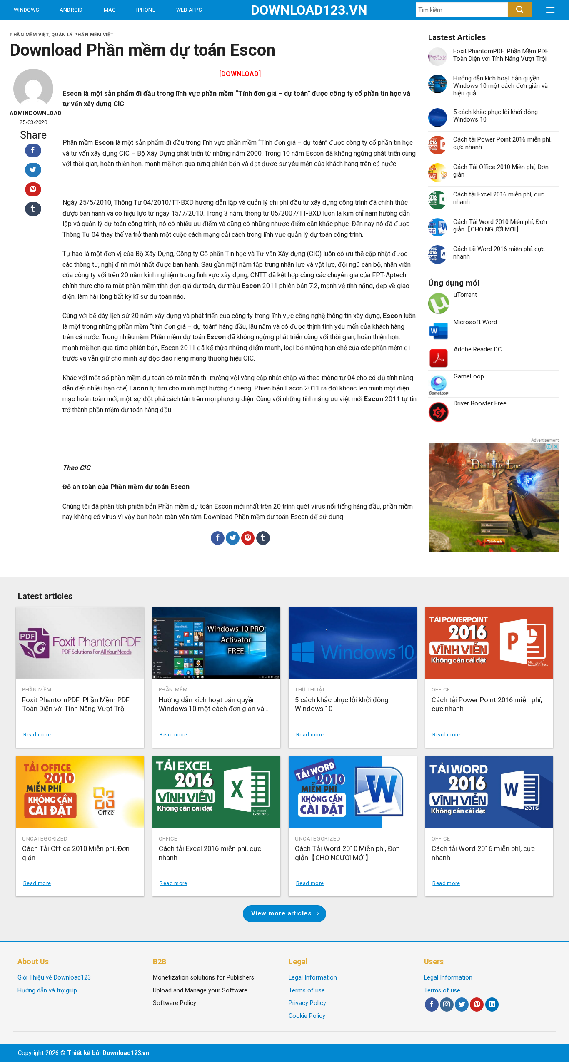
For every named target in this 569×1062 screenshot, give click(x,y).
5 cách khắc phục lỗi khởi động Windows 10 (495, 115)
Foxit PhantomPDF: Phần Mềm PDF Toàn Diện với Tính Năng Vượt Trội (501, 54)
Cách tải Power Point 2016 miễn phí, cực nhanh (502, 143)
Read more (37, 734)
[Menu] (550, 10)
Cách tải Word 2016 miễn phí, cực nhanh (499, 252)
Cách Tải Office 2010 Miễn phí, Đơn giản (501, 170)
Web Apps (189, 10)
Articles (100, 30)
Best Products (37, 30)
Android (71, 10)
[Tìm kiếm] (520, 9)
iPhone (145, 10)
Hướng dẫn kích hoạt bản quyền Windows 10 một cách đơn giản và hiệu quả (500, 86)
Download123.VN (285, 10)
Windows (26, 10)
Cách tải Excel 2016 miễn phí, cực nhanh (498, 198)
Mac (110, 10)
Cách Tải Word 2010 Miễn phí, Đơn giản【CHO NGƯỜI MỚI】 (500, 225)
